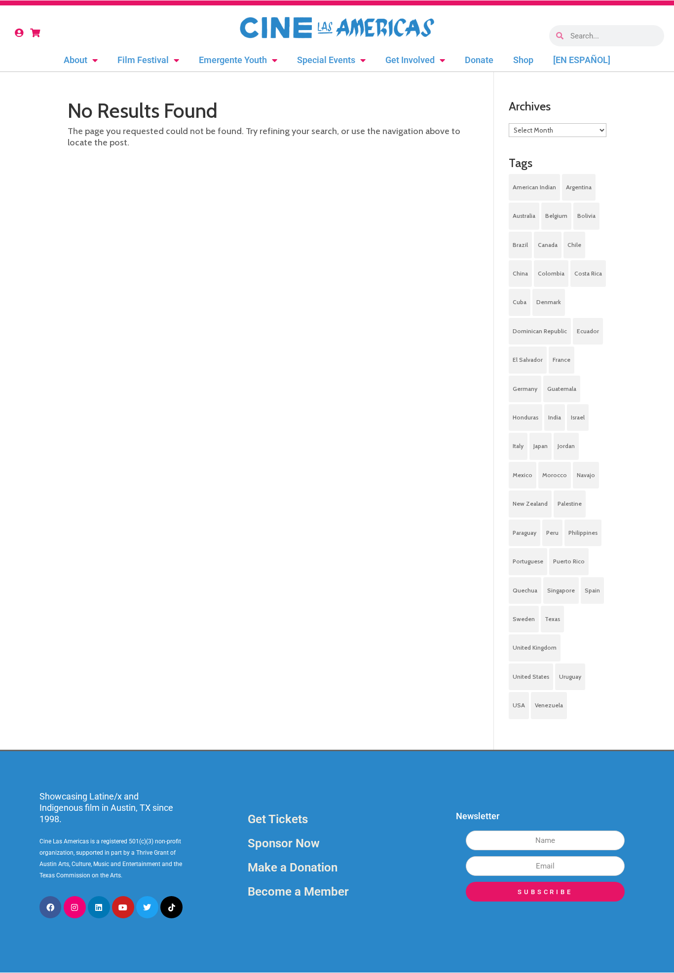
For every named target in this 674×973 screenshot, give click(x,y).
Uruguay (570, 676)
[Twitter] (147, 907)
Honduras (525, 417)
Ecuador (588, 331)
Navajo (586, 475)
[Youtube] (123, 907)
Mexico (522, 475)
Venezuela (549, 705)
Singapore (561, 590)
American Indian (534, 187)
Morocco (554, 475)
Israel (578, 417)
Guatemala (561, 388)
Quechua (525, 590)
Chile (574, 244)
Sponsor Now (284, 843)
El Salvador (528, 359)
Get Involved (410, 60)
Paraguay (524, 532)
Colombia (551, 273)
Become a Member (298, 892)
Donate (479, 60)
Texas (552, 619)
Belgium (556, 215)
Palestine (570, 503)
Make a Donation (292, 867)
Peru (552, 532)
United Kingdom (535, 647)
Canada (548, 244)
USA (519, 705)
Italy (518, 446)
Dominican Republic (540, 331)
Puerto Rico (569, 561)
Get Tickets (278, 819)
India (554, 417)
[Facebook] (50, 907)
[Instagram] (75, 907)
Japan (540, 446)
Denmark (548, 302)
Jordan (566, 446)
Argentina (579, 187)
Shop (523, 60)
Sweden (524, 619)
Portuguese (528, 561)
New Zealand (530, 503)
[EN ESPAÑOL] (581, 60)
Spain (592, 590)
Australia (524, 215)
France (561, 359)
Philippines (583, 532)
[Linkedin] (99, 907)
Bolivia (586, 215)
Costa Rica (588, 273)
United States (531, 676)
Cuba (519, 302)
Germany (525, 388)
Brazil (520, 244)
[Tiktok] (171, 907)
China (520, 273)
